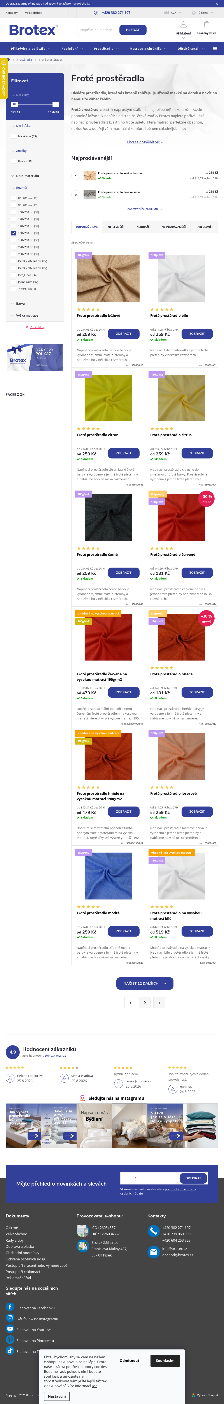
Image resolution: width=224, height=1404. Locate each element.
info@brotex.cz (174, 1248)
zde (94, 1385)
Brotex (25, 161)
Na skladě (27, 136)
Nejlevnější (116, 227)
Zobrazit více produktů (143, 209)
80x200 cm (27, 198)
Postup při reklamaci (23, 1271)
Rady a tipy (15, 1240)
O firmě (12, 1227)
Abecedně (205, 227)
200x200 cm (28, 254)
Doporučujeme (87, 227)
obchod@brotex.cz (177, 1255)
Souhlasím (165, 1360)
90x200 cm (27, 205)
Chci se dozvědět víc (143, 142)
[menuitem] (31, 49)
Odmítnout (129, 1360)
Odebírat (193, 1178)
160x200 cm (28, 233)
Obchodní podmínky (22, 1252)
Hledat (133, 29)
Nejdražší (143, 227)
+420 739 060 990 (176, 1234)
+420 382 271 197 (176, 1227)
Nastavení (57, 1396)
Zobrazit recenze (55, 1055)
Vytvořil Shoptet (207, 1395)
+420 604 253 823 (176, 1240)
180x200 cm (28, 240)
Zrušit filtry (37, 327)
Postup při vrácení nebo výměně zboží (37, 1265)
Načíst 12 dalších (141, 983)
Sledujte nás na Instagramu (116, 1098)
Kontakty (12, 13)
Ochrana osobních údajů (26, 1259)
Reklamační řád (18, 1277)
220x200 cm (28, 247)
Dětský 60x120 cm (32, 268)
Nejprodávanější (174, 227)
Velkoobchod (33, 13)
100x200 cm (28, 212)
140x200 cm (28, 226)
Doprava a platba (20, 1246)
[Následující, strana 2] (145, 1002)
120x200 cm (28, 219)
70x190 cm (26, 289)
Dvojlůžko (27, 275)
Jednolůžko (27, 282)
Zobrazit (123, 334)
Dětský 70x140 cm (32, 261)
